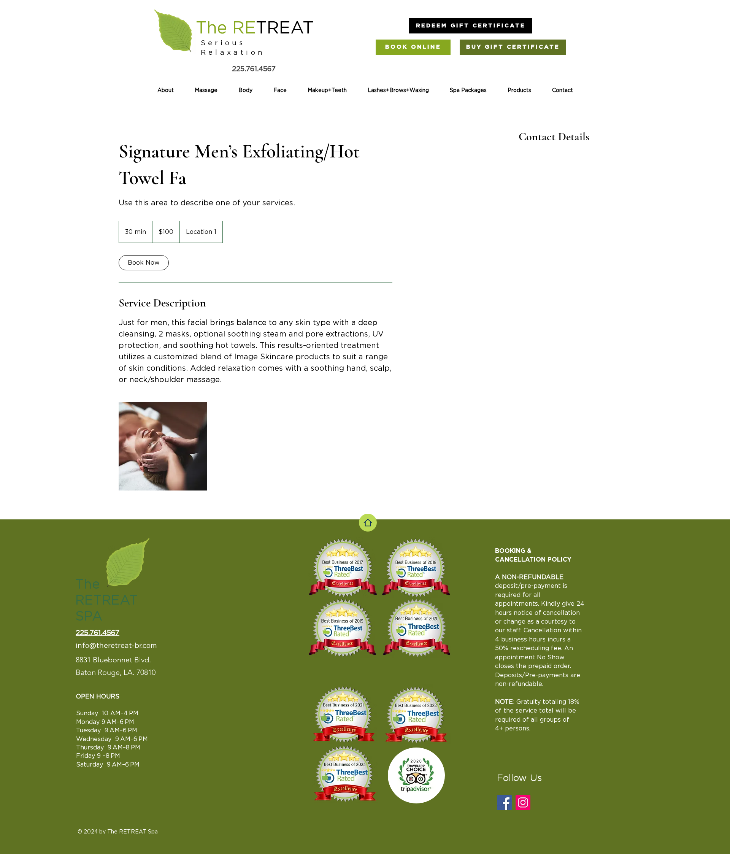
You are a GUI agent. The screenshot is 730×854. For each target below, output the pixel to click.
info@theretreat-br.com (116, 646)
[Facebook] (504, 802)
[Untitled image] (163, 446)
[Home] (368, 523)
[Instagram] (523, 802)
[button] (470, 25)
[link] (144, 262)
